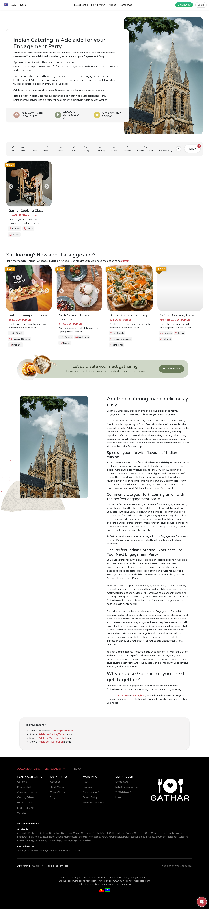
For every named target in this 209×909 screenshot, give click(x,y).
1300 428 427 (123, 792)
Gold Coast (151, 833)
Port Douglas (115, 836)
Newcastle (94, 836)
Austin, (21, 850)
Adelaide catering (29, 768)
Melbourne (40, 836)
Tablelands (40, 840)
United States (26, 846)
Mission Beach (55, 836)
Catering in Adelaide (62, 730)
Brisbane (33, 833)
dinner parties (120, 695)
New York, (52, 850)
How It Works (98, 4)
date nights (137, 695)
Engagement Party (57, 768)
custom (125, 260)
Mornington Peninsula (76, 836)
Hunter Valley (175, 833)
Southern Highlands (166, 836)
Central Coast (100, 833)
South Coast (148, 836)
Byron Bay (66, 833)
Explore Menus (80, 4)
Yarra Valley (84, 840)
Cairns (76, 833)
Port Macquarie (131, 836)
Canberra (86, 833)
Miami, (43, 850)
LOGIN (201, 5)
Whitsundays (54, 840)
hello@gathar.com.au (126, 787)
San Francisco (65, 850)
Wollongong (69, 840)
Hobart (163, 833)
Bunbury (43, 833)
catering (30, 823)
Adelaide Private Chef (51, 741)
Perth (104, 836)
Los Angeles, (32, 850)
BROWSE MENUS (172, 368)
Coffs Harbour (117, 833)
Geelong (139, 833)
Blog (52, 797)
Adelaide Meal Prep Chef (52, 738)
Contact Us (125, 4)
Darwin (129, 833)
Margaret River (25, 836)
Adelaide (22, 833)
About (112, 4)
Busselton (54, 833)
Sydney (29, 840)
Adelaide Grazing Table (52, 734)
